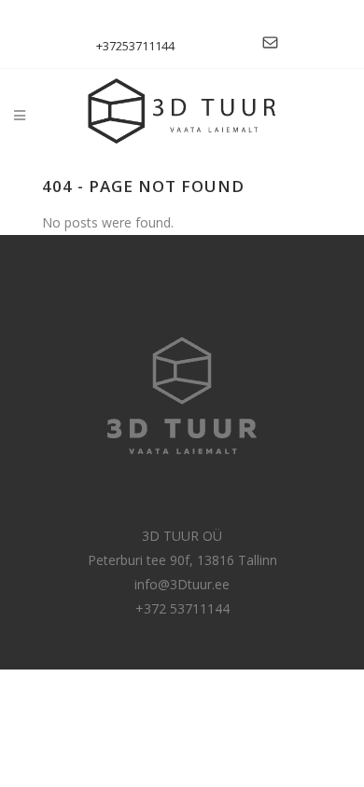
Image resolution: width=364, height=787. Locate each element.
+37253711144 (135, 45)
